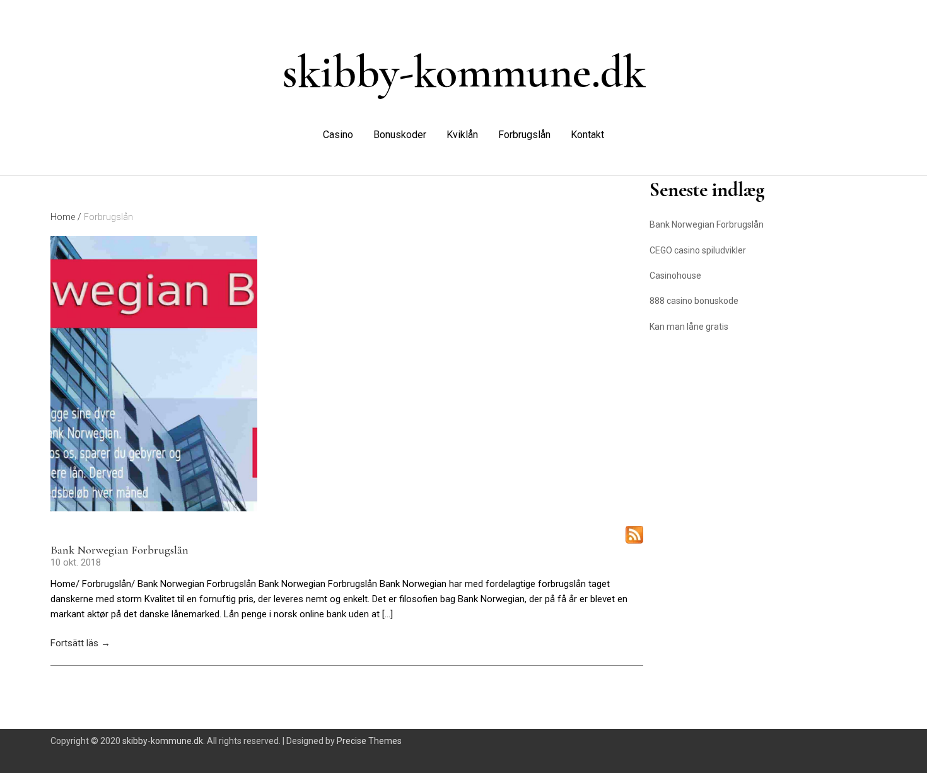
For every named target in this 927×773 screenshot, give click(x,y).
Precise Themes (369, 741)
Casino (338, 135)
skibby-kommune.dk (464, 72)
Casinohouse (675, 275)
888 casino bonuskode (694, 301)
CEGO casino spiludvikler (698, 250)
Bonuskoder (399, 135)
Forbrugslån (524, 135)
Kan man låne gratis (689, 327)
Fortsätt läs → (80, 643)
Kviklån (462, 135)
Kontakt (587, 135)
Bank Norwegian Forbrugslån (119, 550)
